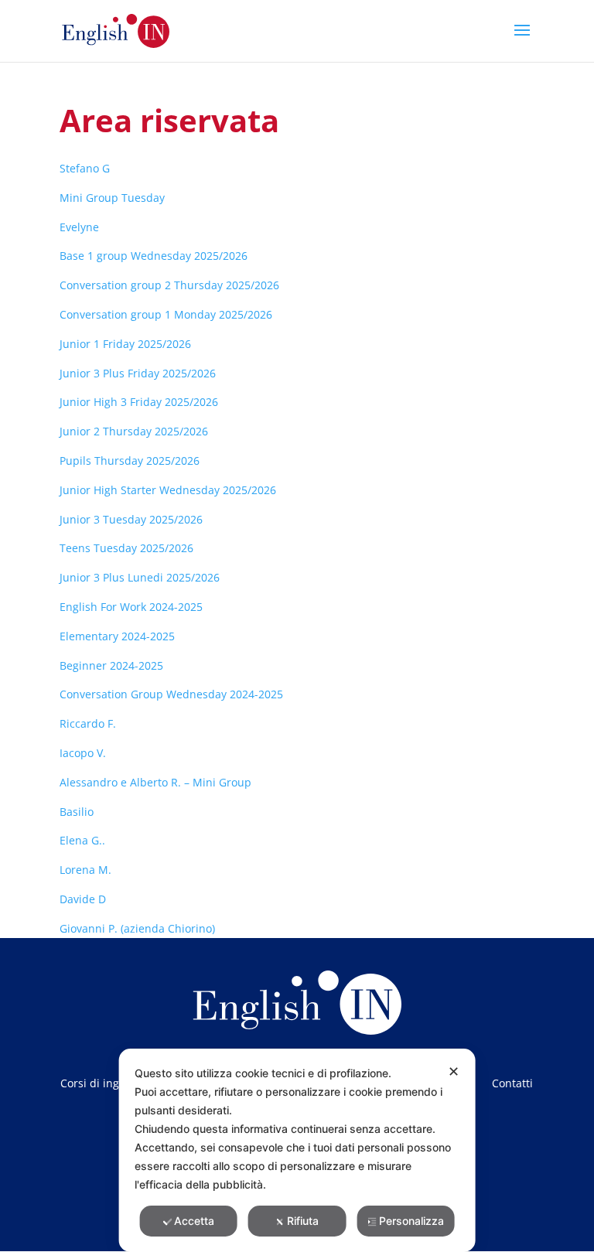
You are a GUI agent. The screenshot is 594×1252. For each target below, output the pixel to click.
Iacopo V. (83, 752)
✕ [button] (453, 1071)
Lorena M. (85, 869)
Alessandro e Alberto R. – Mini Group (155, 782)
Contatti (512, 1084)
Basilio (77, 811)
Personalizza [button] (411, 1220)
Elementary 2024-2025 (117, 636)
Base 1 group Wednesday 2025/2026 (154, 255)
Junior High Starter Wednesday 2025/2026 (168, 490)
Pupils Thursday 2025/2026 (130, 460)
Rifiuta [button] (303, 1220)
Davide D (83, 899)
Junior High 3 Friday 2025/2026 (139, 401)
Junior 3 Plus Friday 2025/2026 (138, 373)
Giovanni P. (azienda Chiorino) (137, 928)
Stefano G (85, 168)
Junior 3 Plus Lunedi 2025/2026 (140, 577)
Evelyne (79, 227)
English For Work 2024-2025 (131, 606)
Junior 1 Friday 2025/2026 (125, 343)
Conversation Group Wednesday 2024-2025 (171, 694)
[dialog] (297, 1150)
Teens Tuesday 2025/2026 (126, 548)
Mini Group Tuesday (112, 197)
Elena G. (81, 840)
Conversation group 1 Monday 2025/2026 (166, 314)
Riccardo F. (88, 723)
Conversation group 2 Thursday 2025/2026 (169, 285)
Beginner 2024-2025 (111, 665)
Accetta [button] (194, 1220)
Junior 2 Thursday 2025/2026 (134, 431)
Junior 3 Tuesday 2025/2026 (131, 519)
